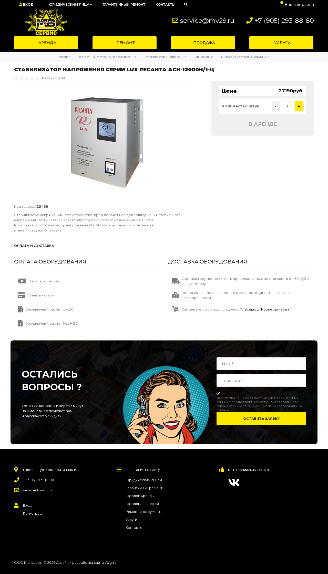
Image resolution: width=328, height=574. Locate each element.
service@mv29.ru (207, 20)
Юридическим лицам (144, 480)
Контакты (134, 527)
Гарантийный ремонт (144, 488)
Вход (28, 4)
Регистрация (34, 513)
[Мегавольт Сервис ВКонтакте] (234, 482)
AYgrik (110, 562)
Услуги (131, 519)
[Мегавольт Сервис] (43, 22)
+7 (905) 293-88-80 (284, 20)
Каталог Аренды (140, 496)
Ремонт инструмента (144, 512)
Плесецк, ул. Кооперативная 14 (50, 470)
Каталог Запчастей (142, 504)
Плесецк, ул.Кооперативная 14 (266, 309)
